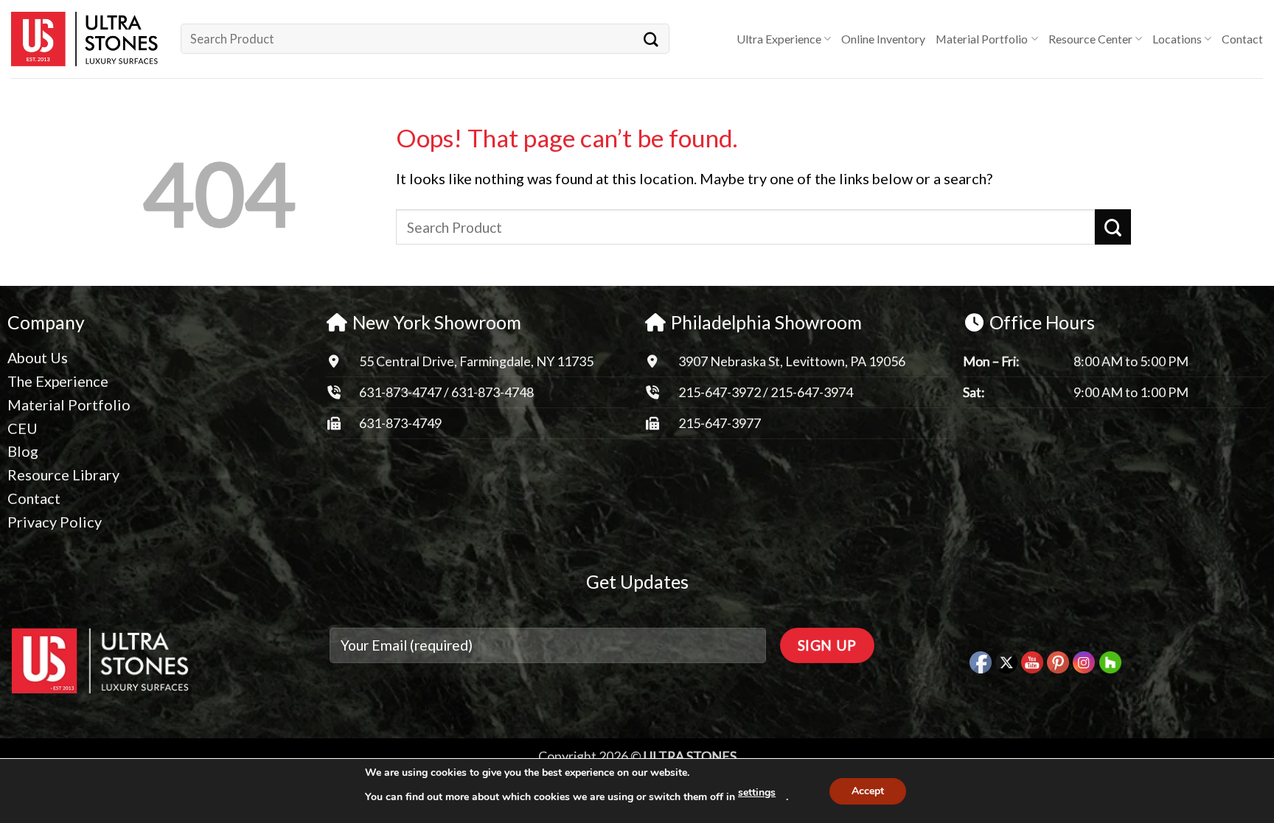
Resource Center (1090, 39)
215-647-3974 (811, 392)
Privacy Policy (54, 521)
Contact (1242, 39)
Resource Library (63, 474)
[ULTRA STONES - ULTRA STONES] (85, 39)
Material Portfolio (982, 39)
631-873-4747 (400, 392)
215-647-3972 (720, 392)
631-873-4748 (492, 392)
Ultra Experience (779, 39)
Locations (1177, 39)
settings (757, 792)
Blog (22, 451)
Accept (868, 791)
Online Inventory (883, 39)
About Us (37, 357)
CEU (22, 428)
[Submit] (651, 39)
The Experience (57, 381)
